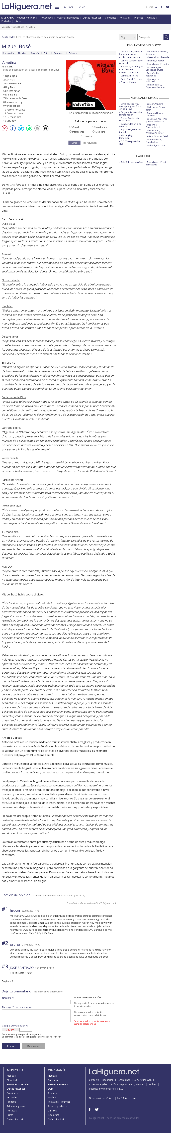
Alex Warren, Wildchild (153, 80)
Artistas (151, 17)
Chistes (110, 1098)
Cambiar (139, 1084)
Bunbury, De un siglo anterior (130, 125)
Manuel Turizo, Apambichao (154, 141)
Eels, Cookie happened (152, 74)
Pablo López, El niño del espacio (156, 163)
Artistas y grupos (16, 1106)
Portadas (6, 21)
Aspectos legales (98, 1084)
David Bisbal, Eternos (131, 78)
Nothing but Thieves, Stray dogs (157, 53)
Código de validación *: (15, 1025)
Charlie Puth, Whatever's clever (154, 131)
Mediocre (100, 131)
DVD (50, 1088)
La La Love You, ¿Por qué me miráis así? (156, 120)
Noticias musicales (27, 17)
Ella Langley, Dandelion (126, 136)
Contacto (94, 1079)
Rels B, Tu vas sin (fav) (131, 162)
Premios (138, 17)
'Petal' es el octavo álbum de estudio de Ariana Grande (45, 37)
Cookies (152, 1084)
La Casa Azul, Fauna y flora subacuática (130, 53)
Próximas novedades (67, 17)
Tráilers (52, 1097)
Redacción (108, 1079)
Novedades (46, 17)
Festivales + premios (59, 1101)
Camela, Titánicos (129, 75)
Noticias (22, 53)
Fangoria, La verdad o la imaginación (130, 113)
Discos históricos (92, 17)
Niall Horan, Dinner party (156, 108)
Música (68, 7)
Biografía (35, 53)
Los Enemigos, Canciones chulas (154, 68)
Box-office (53, 1114)
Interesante (78, 131)
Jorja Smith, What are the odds (130, 131)
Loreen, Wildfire (155, 103)
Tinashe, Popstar (155, 60)
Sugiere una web (143, 1079)
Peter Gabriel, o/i (129, 72)
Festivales (125, 17)
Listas (18, 21)
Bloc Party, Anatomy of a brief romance (131, 67)
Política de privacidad (122, 1084)
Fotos (46, 53)
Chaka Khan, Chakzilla (158, 57)
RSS (121, 1088)
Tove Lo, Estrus (128, 82)
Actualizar (79, 895)
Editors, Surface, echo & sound (131, 62)
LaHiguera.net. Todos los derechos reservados (114, 1117)
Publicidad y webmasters (102, 1088)
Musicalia (6, 27)
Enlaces (73, 53)
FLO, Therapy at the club (129, 142)
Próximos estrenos (58, 1084)
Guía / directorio (15, 1119)
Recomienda (123, 1079)
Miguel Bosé (18, 27)
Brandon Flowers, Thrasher (155, 114)
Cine (82, 7)
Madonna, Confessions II (153, 126)
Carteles (52, 1110)
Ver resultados (90, 142)
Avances (52, 1093)
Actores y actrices (57, 1106)
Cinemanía (57, 1070)
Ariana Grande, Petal (157, 136)
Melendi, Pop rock (156, 145)
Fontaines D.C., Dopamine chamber (155, 86)
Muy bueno (101, 127)
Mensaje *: (17, 1007)
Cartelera (53, 1080)
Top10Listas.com (126, 1098)
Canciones (110, 17)
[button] (57, 7)
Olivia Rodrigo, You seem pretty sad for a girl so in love (130, 106)
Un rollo (88, 136)
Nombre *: (8, 997)
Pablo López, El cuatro (158, 63)
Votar (74, 142)
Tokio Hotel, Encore (130, 57)
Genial (75, 127)
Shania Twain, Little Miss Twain (129, 119)
